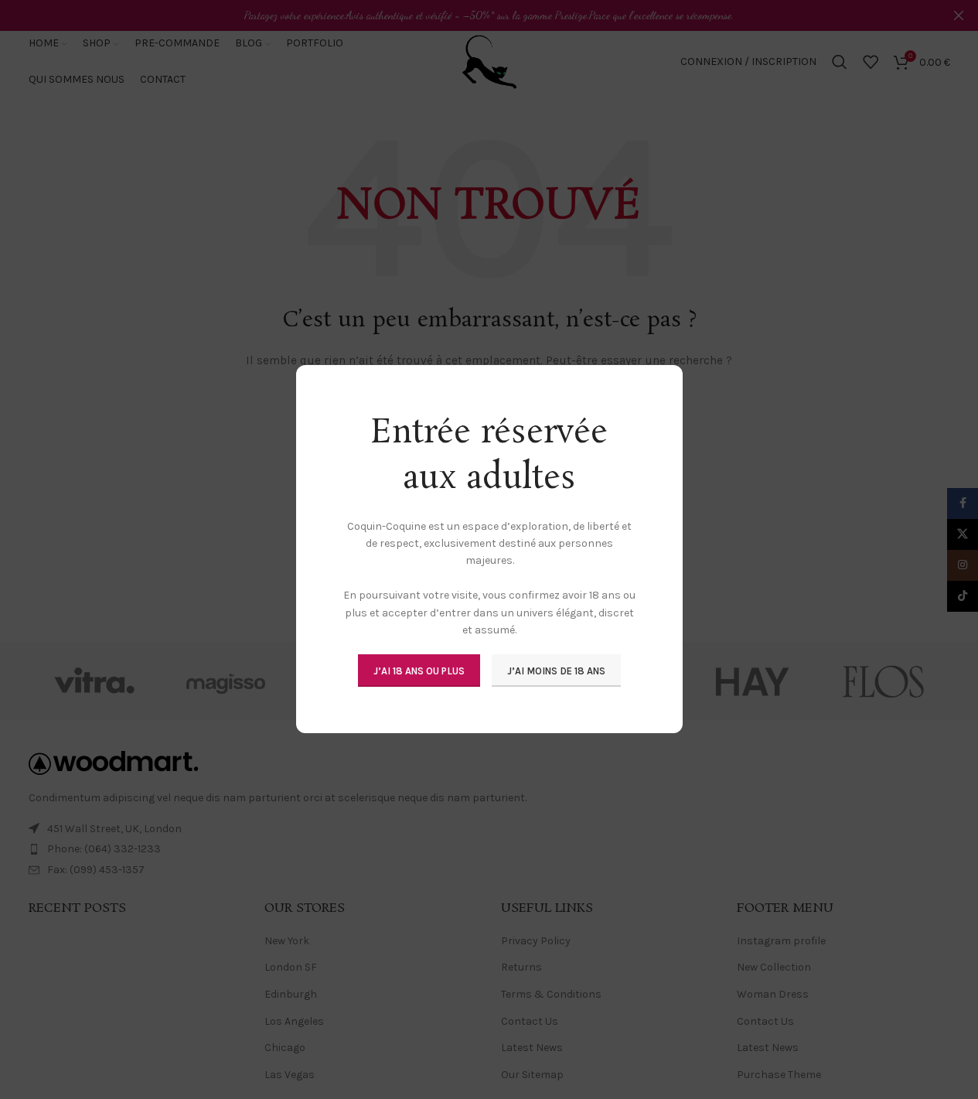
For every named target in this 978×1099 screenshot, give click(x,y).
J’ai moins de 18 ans (556, 671)
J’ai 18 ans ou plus (419, 671)
